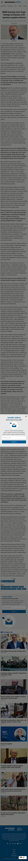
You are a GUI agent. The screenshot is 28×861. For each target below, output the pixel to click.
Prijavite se (14, 442)
